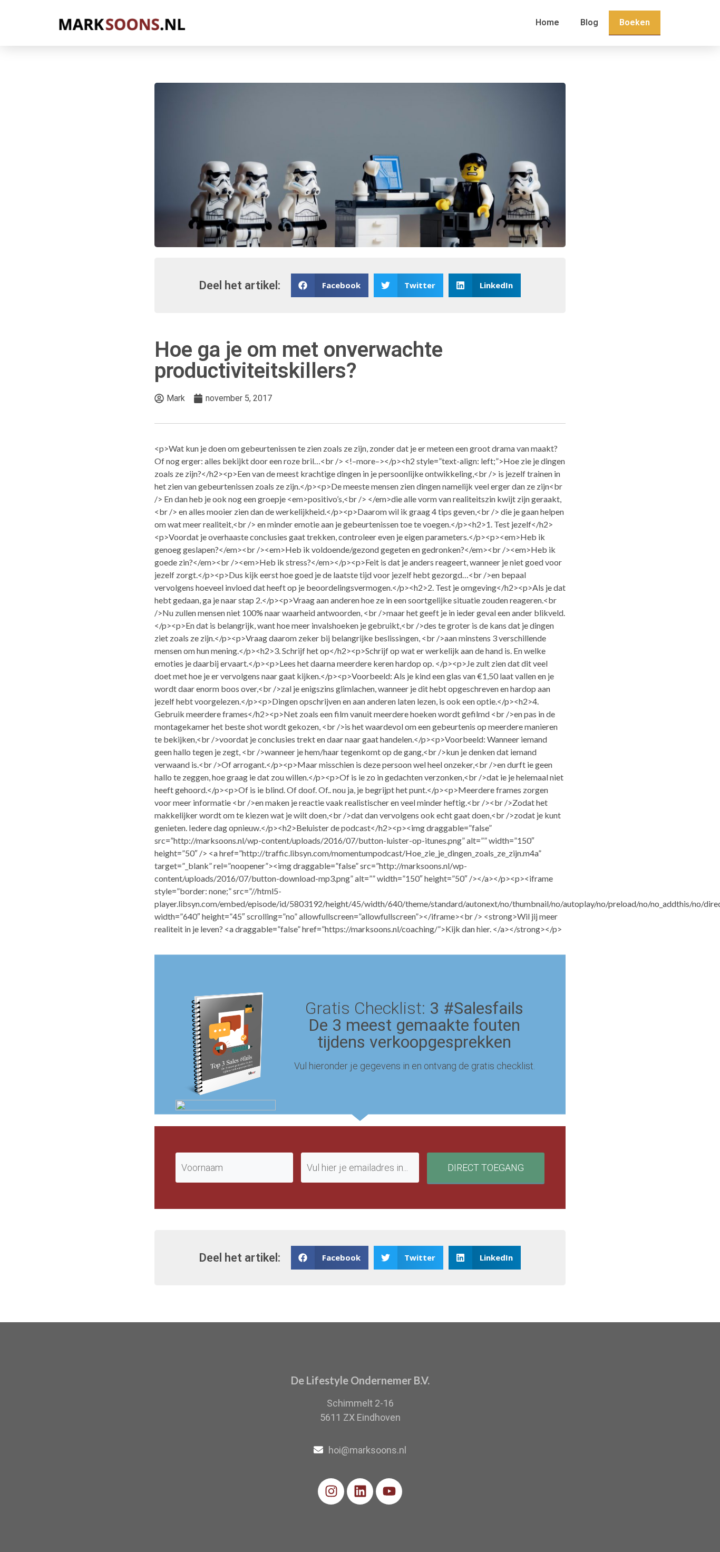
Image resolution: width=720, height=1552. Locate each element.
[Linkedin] (360, 1491)
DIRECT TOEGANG (485, 1167)
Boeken (634, 22)
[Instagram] (331, 1491)
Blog (589, 22)
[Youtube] (389, 1491)
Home (547, 22)
